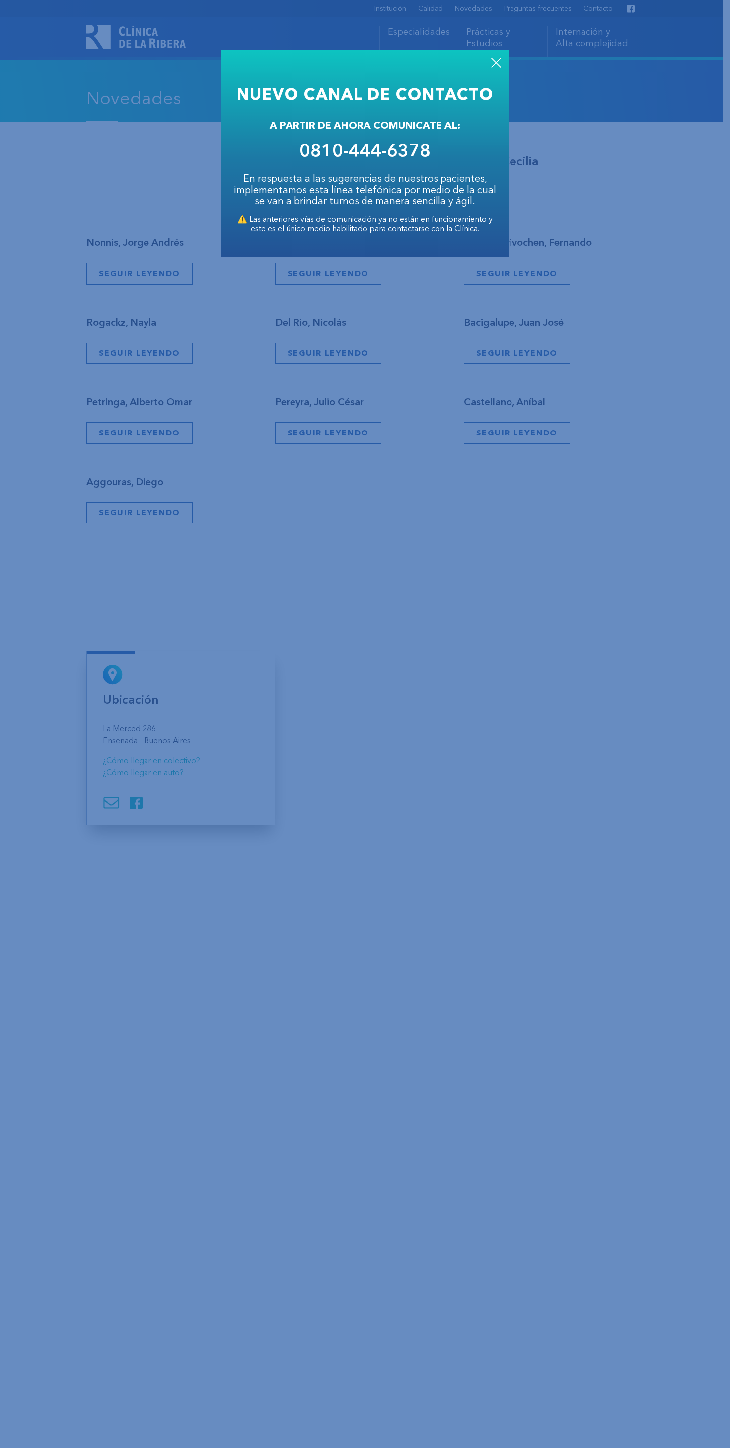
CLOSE (496, 63)
